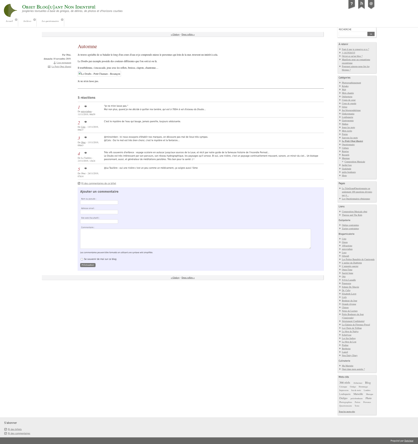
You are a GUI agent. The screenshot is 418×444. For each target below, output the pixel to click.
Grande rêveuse (349, 304)
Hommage (363, 386)
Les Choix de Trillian (352, 327)
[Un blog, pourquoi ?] (351, 9)
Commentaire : (88, 227)
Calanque (343, 386)
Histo (344, 175)
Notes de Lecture (350, 310)
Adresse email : (88, 208)
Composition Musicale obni (354, 211)
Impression (343, 390)
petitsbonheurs (357, 398)
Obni (83, 142)
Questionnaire (348, 144)
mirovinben (86, 111)
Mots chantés (348, 92)
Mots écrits (347, 130)
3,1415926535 (348, 52)
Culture (345, 147)
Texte (357, 405)
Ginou (345, 242)
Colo (83, 126)
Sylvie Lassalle (349, 279)
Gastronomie (348, 120)
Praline (345, 345)
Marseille (358, 394)
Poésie (345, 134)
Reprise (345, 151)
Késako (345, 86)
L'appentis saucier (350, 266)
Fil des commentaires (19, 433)
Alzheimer (357, 383)
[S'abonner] (361, 9)
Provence (367, 402)
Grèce (344, 106)
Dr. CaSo (346, 290)
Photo (369, 398)
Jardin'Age (347, 165)
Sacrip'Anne (347, 273)
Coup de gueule (349, 103)
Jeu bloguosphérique (351, 110)
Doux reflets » (188, 34)
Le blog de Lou (349, 341)
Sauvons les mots (350, 137)
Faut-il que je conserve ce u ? (355, 49)
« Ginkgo (175, 34)
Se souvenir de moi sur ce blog (100, 259)
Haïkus (345, 123)
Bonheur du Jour (349, 300)
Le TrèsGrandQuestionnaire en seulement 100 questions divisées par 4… (357, 192)
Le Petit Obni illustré (61, 66)
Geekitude (346, 168)
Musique (346, 158)
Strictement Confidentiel (353, 321)
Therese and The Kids (352, 214)
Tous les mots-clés (347, 411)
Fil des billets (15, 429)
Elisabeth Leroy (349, 293)
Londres (367, 390)
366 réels (344, 382)
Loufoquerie (347, 117)
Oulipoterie (347, 96)
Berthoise (346, 348)
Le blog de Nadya (350, 331)
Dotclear (408, 440)
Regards (345, 154)
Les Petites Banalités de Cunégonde (358, 259)
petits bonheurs (349, 172)
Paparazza (346, 283)
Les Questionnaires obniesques (356, 198)
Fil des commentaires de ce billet (98, 183)
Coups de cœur (349, 99)
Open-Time (347, 269)
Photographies (345, 402)
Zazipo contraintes (350, 228)
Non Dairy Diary (350, 355)
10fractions (347, 245)
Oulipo (343, 398)
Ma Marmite (347, 365)
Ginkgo (353, 386)
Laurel (345, 351)
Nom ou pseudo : (88, 199)
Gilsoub (345, 255)
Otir (344, 276)
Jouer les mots (348, 127)
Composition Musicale (355, 161)
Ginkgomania (348, 113)
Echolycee (346, 334)
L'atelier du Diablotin (352, 262)
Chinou (345, 307)
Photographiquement (351, 82)
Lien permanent (64, 62)
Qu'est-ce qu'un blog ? (352, 56)
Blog (368, 382)
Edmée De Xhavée (350, 286)
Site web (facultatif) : (90, 218)
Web (344, 89)
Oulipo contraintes (350, 225)
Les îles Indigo (349, 338)
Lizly (344, 297)
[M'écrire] (371, 9)
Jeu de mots (356, 390)
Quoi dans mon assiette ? (353, 369)
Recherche (345, 29)
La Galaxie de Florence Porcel (356, 324)
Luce (344, 252)
